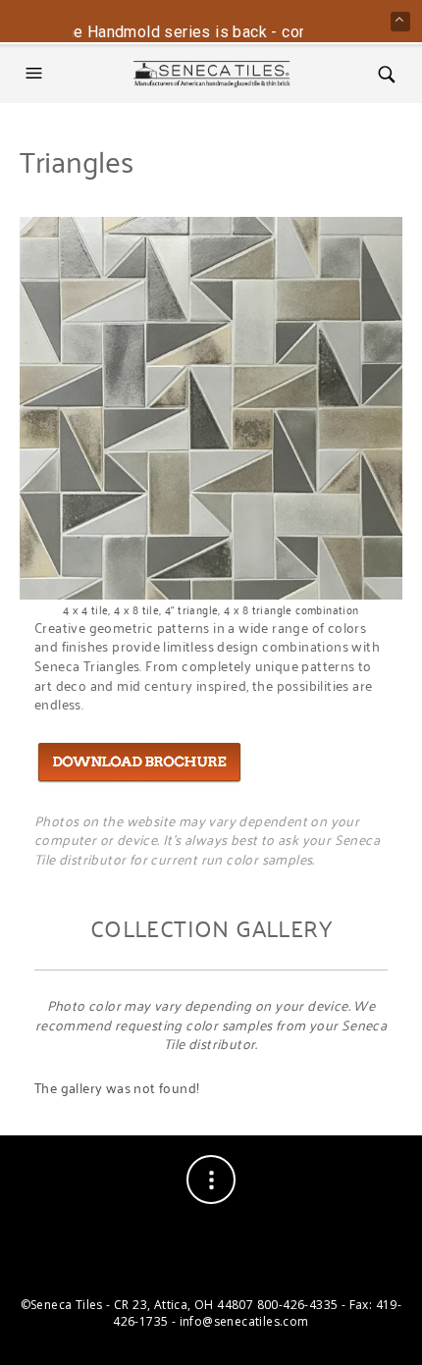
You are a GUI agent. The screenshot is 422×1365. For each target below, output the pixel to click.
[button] (36, 73)
